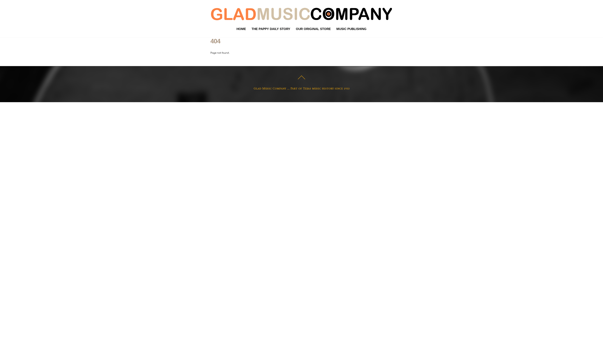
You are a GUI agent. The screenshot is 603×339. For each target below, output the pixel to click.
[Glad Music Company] (301, 20)
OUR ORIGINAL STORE (313, 29)
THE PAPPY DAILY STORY (271, 29)
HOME (241, 29)
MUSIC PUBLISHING (351, 29)
